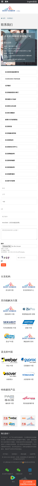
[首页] (19, 8)
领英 (30, 474)
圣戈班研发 (8, 126)
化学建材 (8, 85)
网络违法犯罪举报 (29, 462)
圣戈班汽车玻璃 (10, 181)
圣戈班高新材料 (10, 167)
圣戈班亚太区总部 (10, 106)
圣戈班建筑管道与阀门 (12, 92)
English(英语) (32, 1)
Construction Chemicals (12, 79)
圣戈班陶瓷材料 (10, 153)
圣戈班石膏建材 (10, 113)
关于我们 (5, 454)
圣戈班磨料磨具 (10, 174)
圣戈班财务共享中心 (11, 147)
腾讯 (13, 482)
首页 (4, 18)
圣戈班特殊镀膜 (10, 160)
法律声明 (32, 454)
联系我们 (10, 18)
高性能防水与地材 (10, 99)
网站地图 (23, 454)
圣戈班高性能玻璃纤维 (12, 72)
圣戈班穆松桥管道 (10, 133)
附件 (2, 243)
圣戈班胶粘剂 (9, 140)
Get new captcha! (2, 261)
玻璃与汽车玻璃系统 (11, 119)
